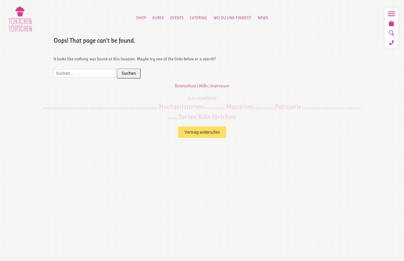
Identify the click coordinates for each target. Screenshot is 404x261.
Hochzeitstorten (181, 107)
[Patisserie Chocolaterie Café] (20, 19)
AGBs (203, 85)
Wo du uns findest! (232, 17)
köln (222, 108)
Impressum (219, 85)
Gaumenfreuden (98, 108)
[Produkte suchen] (391, 33)
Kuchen (209, 108)
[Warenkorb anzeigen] (391, 23)
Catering (198, 17)
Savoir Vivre (340, 108)
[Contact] (391, 42)
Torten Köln (194, 117)
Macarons (240, 107)
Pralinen (328, 108)
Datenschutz (185, 85)
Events (177, 17)
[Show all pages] (391, 13)
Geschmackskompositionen (143, 108)
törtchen (224, 117)
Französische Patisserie (76, 108)
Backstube (57, 108)
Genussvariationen (118, 108)
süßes (350, 108)
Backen (47, 108)
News (263, 17)
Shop (141, 17)
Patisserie (288, 107)
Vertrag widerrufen (202, 132)
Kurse (158, 17)
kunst (217, 108)
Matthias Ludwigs (264, 108)
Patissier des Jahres (313, 108)
